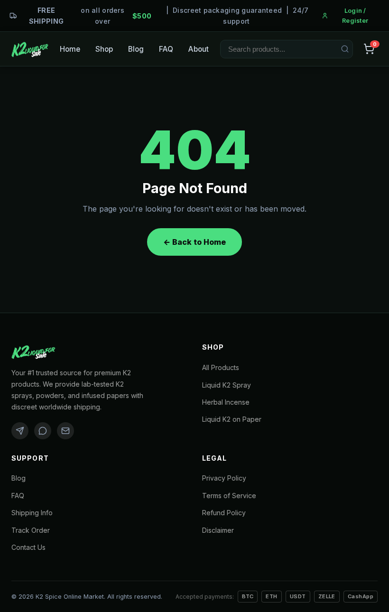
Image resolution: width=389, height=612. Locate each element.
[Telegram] (19, 430)
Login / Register (355, 15)
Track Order (30, 530)
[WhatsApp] (42, 430)
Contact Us (28, 547)
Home (70, 49)
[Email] (65, 430)
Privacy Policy (224, 478)
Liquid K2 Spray (226, 385)
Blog (136, 49)
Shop (104, 49)
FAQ (166, 49)
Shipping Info (32, 513)
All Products (220, 367)
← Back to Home (194, 242)
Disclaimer (218, 530)
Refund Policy (224, 513)
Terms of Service (229, 495)
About (198, 49)
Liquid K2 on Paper (231, 419)
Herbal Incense (226, 402)
